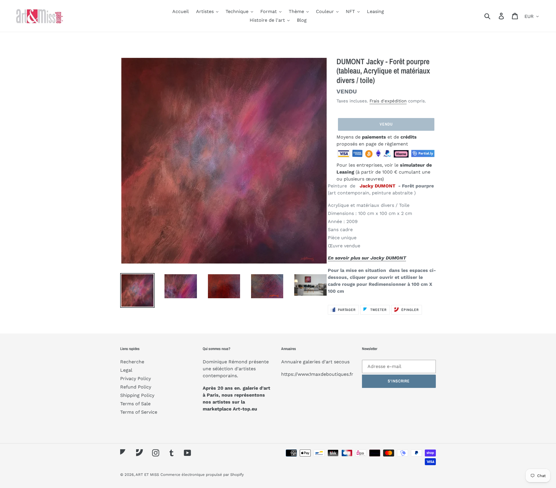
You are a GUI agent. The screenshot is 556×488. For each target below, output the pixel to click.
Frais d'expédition (388, 101)
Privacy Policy (135, 378)
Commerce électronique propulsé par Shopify (202, 474)
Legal (126, 370)
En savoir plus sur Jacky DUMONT (367, 258)
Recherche (132, 361)
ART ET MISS (147, 474)
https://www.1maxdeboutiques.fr (317, 374)
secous (342, 361)
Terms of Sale (135, 403)
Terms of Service (138, 412)
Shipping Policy (137, 395)
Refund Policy (135, 387)
